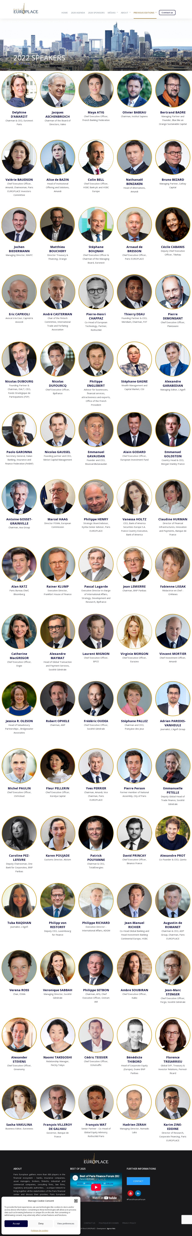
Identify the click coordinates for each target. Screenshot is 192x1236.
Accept (16, 1223)
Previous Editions (144, 12)
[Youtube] (131, 1193)
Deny (41, 1223)
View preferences (65, 1223)
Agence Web (111, 1228)
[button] (75, 1200)
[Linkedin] (138, 1193)
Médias (112, 12)
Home (65, 12)
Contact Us (89, 1223)
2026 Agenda (78, 12)
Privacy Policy (129, 1223)
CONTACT (138, 1181)
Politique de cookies (39, 1230)
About (124, 12)
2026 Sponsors (96, 12)
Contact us (167, 12)
